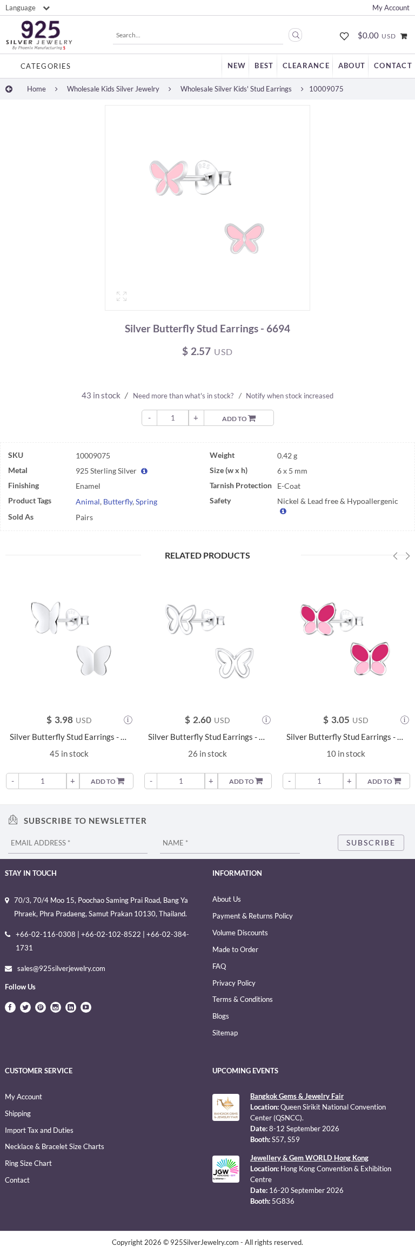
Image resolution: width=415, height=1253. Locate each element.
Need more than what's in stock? (183, 395)
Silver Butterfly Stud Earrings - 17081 (345, 737)
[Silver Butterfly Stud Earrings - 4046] (207, 637)
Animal (88, 501)
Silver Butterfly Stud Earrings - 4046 (207, 737)
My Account (391, 7)
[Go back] (8, 89)
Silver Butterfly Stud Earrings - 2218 (69, 737)
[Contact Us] (393, 66)
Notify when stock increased (289, 395)
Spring (146, 501)
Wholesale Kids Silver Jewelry (113, 88)
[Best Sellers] (264, 66)
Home (36, 88)
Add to (235, 419)
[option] (207, 210)
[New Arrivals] (236, 66)
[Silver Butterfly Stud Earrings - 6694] (207, 208)
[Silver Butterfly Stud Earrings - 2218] (69, 637)
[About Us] (351, 66)
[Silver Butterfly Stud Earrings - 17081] (346, 637)
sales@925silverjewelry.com (61, 968)
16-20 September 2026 (306, 1190)
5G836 (283, 1201)
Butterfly (117, 501)
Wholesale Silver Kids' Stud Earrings (236, 88)
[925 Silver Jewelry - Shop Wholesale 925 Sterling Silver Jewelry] (38, 35)
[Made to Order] (306, 66)
